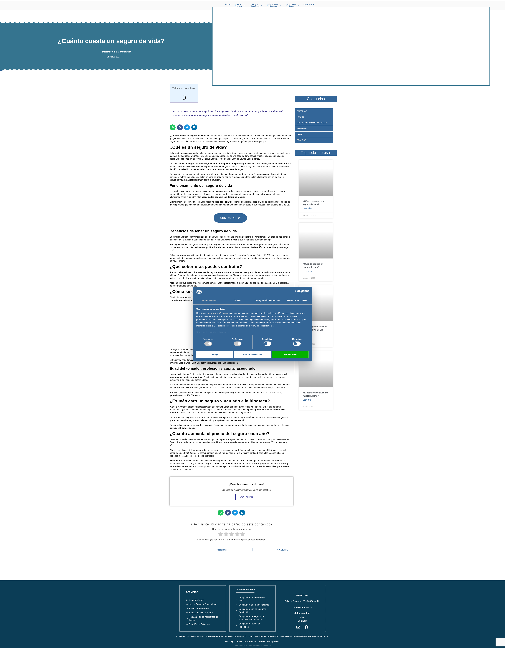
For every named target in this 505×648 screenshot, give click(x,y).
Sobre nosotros (302, 613)
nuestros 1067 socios (217, 313)
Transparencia (273, 641)
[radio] (220, 534)
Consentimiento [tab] (208, 300)
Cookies (261, 641)
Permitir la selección (252, 354)
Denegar (215, 354)
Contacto (302, 621)
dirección (302, 595)
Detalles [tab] (237, 300)
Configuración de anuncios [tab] (267, 300)
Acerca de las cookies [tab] (297, 300)
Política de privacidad (246, 641)
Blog (302, 617)
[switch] (237, 343)
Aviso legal (230, 641)
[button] (240, 5)
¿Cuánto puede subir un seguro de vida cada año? (315, 330)
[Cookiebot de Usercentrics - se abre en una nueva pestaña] (297, 292)
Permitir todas (290, 354)
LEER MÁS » (307, 208)
